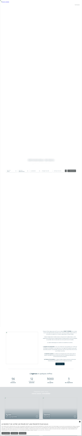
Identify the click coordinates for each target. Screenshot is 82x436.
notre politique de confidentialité (43, 430)
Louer (37, 4)
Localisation (33, 170)
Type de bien (21, 170)
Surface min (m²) (57, 170)
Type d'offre (9, 170)
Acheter (34, 4)
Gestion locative (47, 4)
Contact (53, 4)
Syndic (30, 4)
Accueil (26, 4)
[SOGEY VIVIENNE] (9, 5)
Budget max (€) (45, 170)
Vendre (41, 4)
